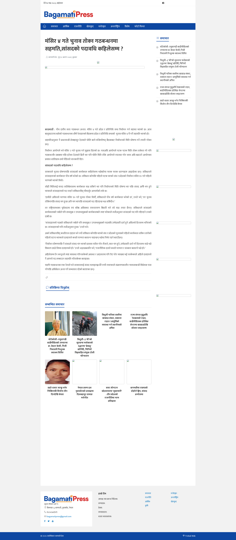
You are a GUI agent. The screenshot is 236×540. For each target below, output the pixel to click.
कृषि (146, 505)
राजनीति (78, 26)
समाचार (54, 26)
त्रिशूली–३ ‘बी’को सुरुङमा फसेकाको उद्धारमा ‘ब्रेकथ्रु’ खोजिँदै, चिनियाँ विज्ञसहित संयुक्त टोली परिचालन (84, 347)
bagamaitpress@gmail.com (59, 516)
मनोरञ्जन (174, 493)
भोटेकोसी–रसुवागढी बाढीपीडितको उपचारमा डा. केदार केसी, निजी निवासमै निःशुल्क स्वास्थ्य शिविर (57, 346)
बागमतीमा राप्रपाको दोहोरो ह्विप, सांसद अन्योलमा (139, 391)
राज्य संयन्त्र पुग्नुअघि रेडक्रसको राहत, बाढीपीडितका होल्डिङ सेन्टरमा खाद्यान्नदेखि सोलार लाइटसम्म (139, 321)
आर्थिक (66, 26)
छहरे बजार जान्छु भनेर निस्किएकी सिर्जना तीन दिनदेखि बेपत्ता (57, 391)
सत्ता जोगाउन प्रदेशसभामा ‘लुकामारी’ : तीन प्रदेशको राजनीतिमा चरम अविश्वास (112, 394)
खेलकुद (90, 26)
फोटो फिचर (139, 26)
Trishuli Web (190, 536)
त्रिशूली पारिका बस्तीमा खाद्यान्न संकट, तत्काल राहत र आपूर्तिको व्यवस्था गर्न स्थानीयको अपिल (112, 321)
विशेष (127, 26)
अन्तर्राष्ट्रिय (115, 26)
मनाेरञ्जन (102, 26)
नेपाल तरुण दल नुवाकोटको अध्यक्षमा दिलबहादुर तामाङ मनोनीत (85, 393)
